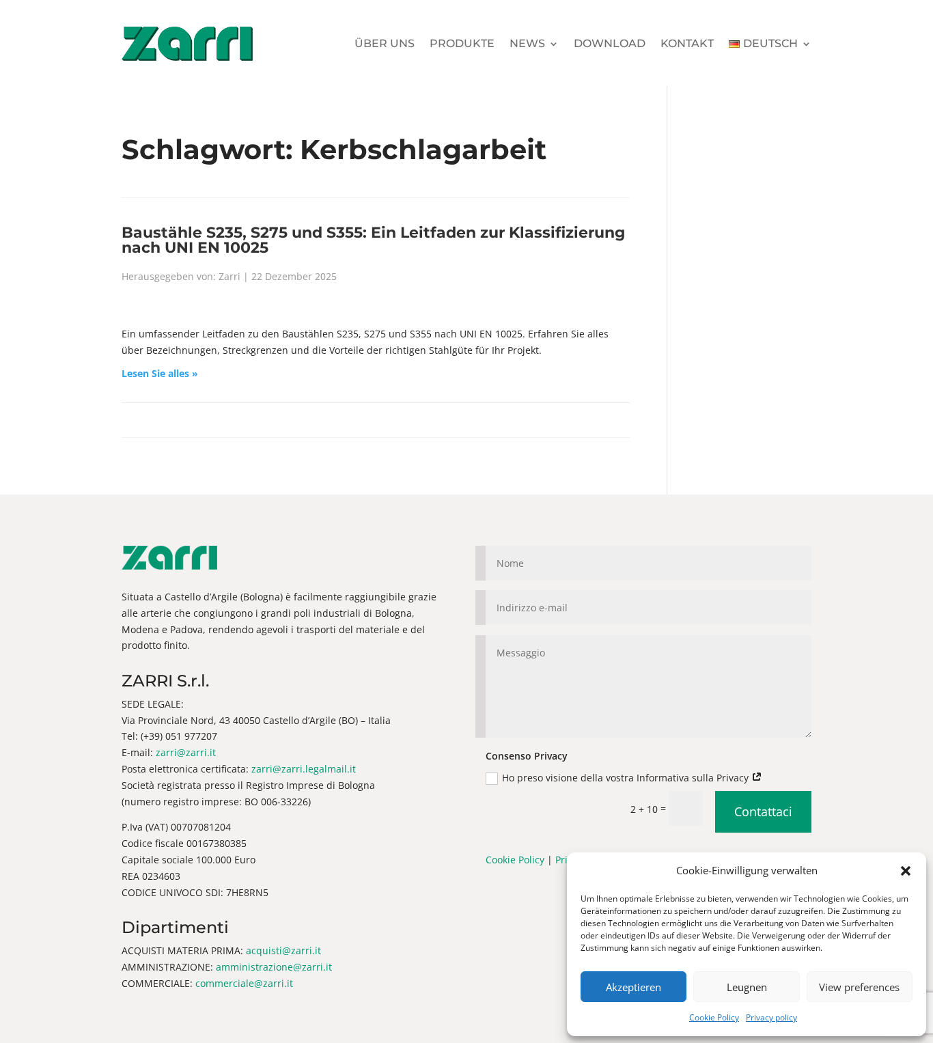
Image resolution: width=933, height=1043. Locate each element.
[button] (906, 871)
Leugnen (747, 987)
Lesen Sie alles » (160, 373)
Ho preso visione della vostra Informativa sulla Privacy (626, 777)
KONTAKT (687, 43)
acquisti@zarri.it (283, 950)
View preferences (859, 987)
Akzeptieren (633, 987)
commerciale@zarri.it (244, 983)
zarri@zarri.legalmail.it (303, 768)
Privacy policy (771, 1017)
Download (609, 43)
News (527, 43)
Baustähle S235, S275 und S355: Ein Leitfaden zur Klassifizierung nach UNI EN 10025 (373, 239)
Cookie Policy (714, 1017)
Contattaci (763, 811)
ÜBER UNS (384, 43)
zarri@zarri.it (186, 752)
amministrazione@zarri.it (274, 966)
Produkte (462, 43)
